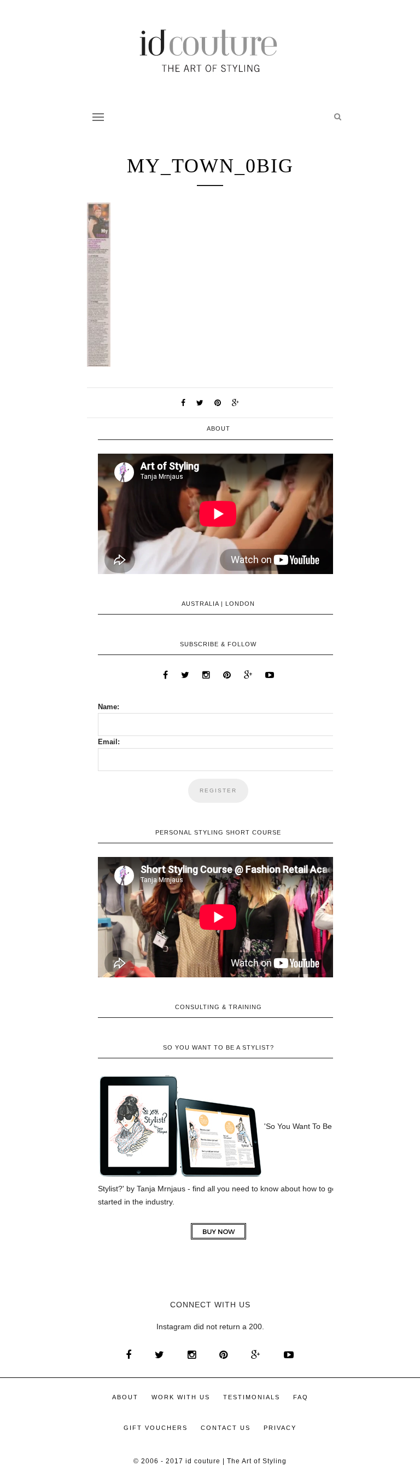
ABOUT (125, 1397)
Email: (109, 742)
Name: (108, 707)
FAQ (300, 1397)
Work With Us (180, 1397)
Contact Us (225, 1427)
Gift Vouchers (156, 1427)
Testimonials (251, 1397)
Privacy (280, 1427)
